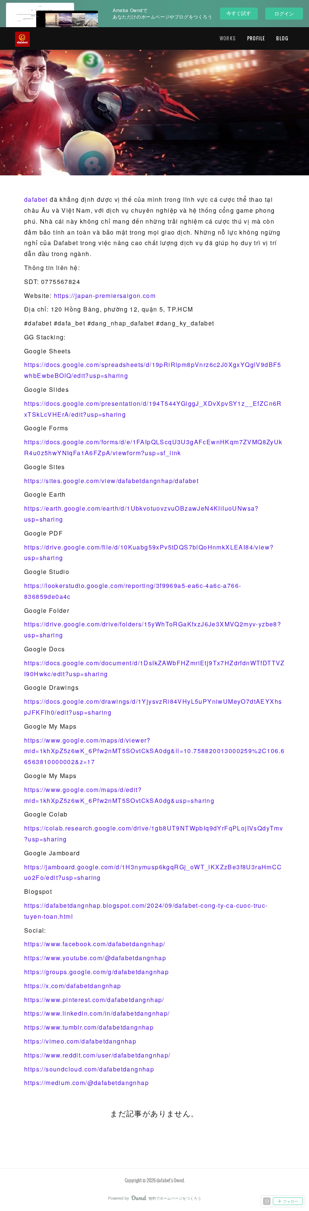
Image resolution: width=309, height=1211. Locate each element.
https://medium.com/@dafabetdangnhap (86, 1082)
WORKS (228, 38)
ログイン (284, 13)
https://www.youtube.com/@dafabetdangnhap (95, 957)
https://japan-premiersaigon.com (105, 295)
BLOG (282, 38)
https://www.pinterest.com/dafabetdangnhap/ (94, 999)
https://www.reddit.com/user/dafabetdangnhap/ (97, 1055)
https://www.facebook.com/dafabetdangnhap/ (94, 943)
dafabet (36, 199)
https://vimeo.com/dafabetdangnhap (80, 1041)
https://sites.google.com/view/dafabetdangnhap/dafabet (111, 480)
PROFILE (256, 38)
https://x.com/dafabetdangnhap (72, 985)
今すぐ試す (238, 13)
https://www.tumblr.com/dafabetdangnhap (89, 1027)
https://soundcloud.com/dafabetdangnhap (89, 1069)
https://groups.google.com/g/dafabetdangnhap (96, 971)
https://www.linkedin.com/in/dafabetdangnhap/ (97, 1013)
